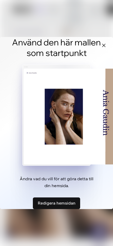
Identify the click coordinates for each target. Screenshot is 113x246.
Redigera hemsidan (56, 203)
